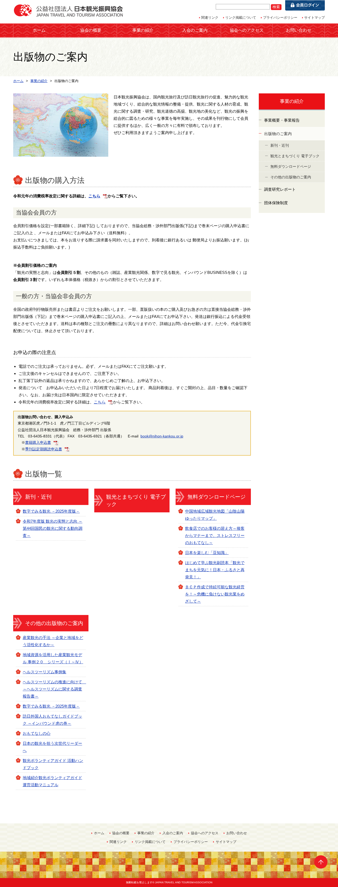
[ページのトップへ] (320, 862)
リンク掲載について (240, 18)
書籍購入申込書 (38, 443)
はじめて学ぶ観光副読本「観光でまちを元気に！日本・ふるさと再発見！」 (215, 569)
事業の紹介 (142, 30)
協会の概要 (90, 30)
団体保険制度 (276, 203)
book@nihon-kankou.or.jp (161, 436)
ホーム (39, 30)
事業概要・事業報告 (282, 120)
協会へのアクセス (247, 30)
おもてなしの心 (36, 733)
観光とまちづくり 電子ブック (136, 500)
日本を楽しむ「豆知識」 (207, 552)
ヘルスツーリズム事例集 (44, 672)
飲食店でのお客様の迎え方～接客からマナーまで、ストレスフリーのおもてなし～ (215, 535)
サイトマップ (314, 18)
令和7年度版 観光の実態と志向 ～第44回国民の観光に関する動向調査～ (52, 528)
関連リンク (209, 18)
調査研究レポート (280, 189)
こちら (94, 196)
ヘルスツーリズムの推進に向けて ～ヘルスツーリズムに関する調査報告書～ (54, 689)
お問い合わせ (298, 30)
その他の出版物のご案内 (54, 623)
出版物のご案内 (278, 133)
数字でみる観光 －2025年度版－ (51, 511)
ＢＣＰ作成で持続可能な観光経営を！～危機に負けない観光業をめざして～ (215, 594)
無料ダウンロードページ (216, 497)
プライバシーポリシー (280, 18)
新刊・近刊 (38, 497)
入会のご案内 (195, 30)
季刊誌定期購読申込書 (43, 449)
